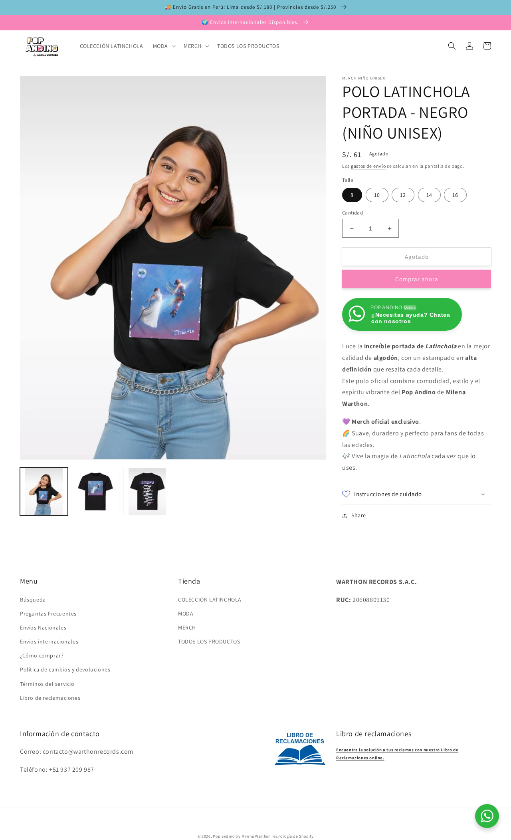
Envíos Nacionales (43, 627)
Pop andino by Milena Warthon (242, 836)
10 (377, 195)
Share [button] (358, 515)
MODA (185, 613)
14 (429, 195)
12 (403, 195)
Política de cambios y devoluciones (65, 669)
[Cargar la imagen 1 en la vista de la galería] (44, 492)
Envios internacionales (49, 641)
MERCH (187, 627)
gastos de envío (368, 166)
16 (455, 195)
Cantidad (352, 212)
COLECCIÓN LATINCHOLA (210, 599)
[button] (163, 46)
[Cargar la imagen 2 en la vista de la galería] (96, 492)
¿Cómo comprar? (41, 655)
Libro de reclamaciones (50, 697)
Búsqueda (33, 599)
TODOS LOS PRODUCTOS (209, 641)
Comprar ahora (416, 279)
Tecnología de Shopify (293, 836)
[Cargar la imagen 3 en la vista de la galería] (147, 492)
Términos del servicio (47, 683)
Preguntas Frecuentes (48, 613)
